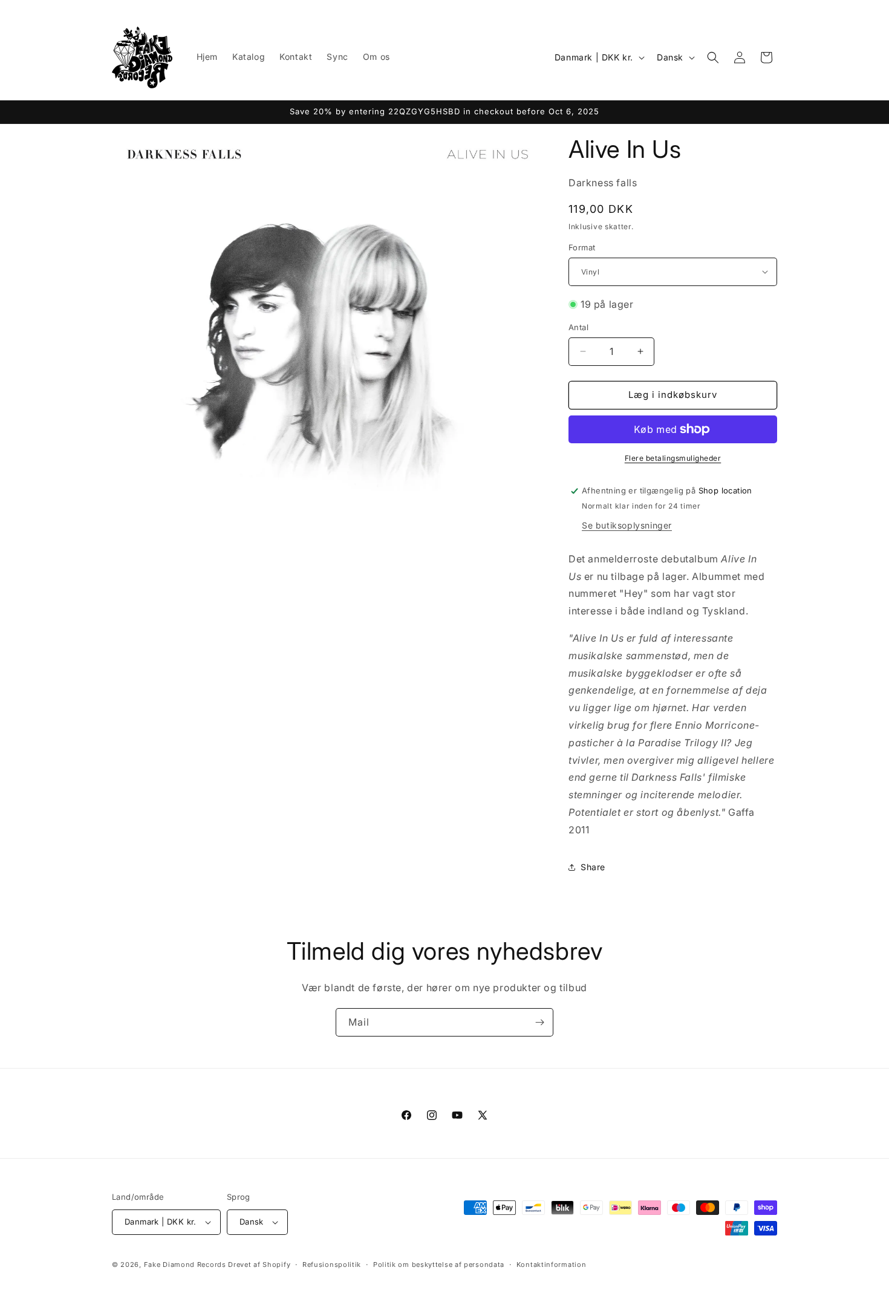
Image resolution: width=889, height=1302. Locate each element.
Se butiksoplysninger (627, 525)
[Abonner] (539, 1022)
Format (581, 247)
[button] (713, 57)
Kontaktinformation (551, 1264)
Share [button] (593, 867)
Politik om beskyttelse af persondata (438, 1264)
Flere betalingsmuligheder (673, 458)
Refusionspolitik (331, 1264)
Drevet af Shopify (259, 1264)
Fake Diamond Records (185, 1264)
